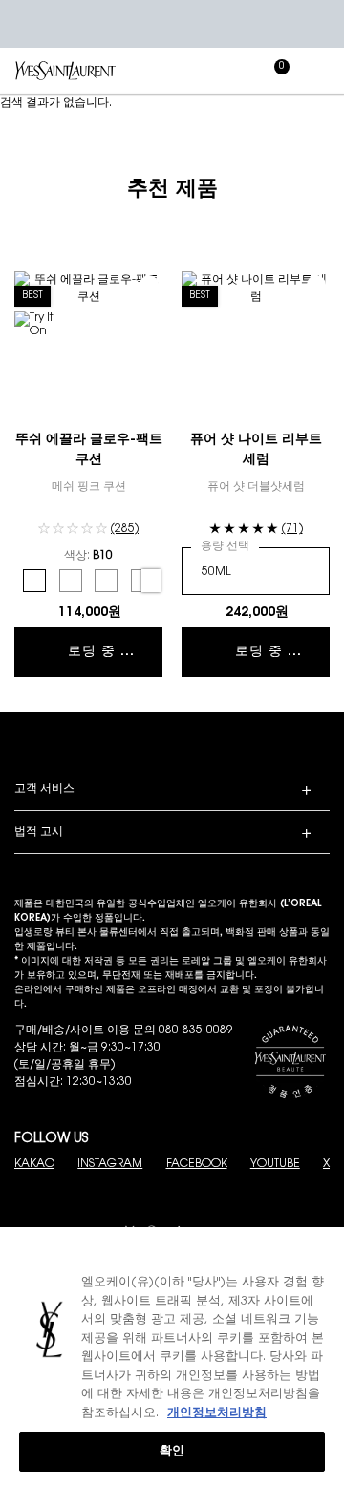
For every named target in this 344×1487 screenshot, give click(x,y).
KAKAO (34, 1164)
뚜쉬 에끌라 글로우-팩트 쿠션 (88, 450)
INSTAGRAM (109, 1164)
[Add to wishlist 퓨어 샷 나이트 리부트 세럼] (316, 284)
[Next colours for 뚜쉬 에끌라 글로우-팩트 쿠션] (151, 580)
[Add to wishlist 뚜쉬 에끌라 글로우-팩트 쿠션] (149, 284)
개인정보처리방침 (217, 1413)
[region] (172, 1357)
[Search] (191, 71)
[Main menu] (320, 71)
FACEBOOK (196, 1164)
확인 (172, 1451)
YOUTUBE (275, 1164)
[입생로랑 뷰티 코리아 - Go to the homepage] (65, 70)
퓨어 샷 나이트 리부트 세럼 (256, 450)
